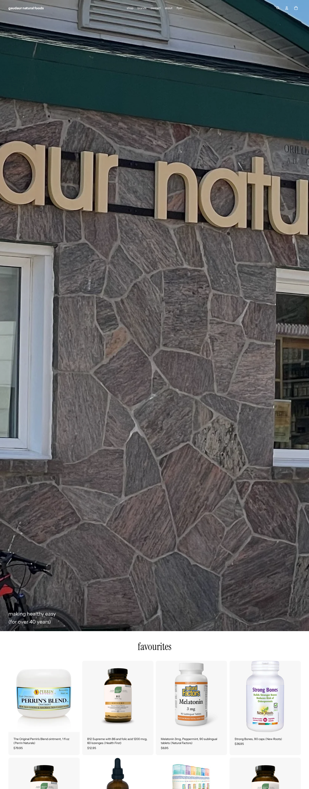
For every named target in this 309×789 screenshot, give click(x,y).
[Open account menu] (286, 8)
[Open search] (278, 8)
